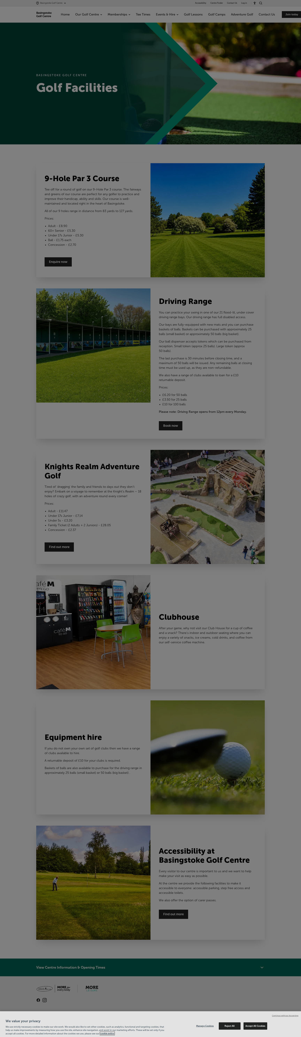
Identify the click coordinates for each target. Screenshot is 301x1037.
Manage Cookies (205, 1026)
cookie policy (107, 1033)
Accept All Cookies (255, 1026)
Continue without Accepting (285, 1016)
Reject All (230, 1026)
